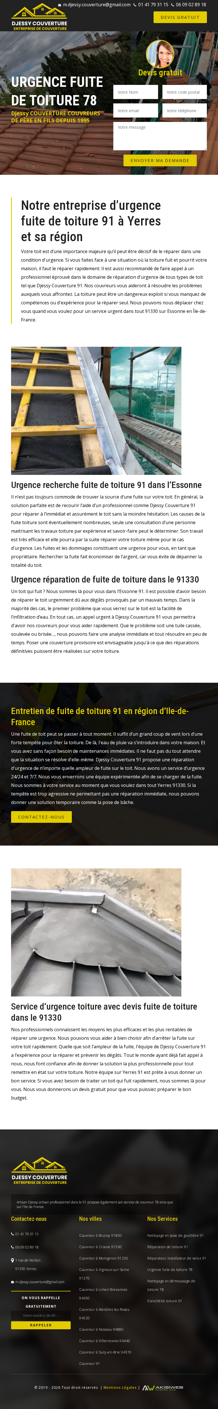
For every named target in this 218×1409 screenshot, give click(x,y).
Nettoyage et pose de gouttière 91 (175, 1235)
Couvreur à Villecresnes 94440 (104, 1340)
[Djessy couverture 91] (39, 16)
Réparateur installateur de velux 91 (177, 1258)
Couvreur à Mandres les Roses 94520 (104, 1313)
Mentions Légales (120, 1387)
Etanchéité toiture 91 (165, 1301)
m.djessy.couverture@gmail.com (97, 4)
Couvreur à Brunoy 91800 (100, 1235)
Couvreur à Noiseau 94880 (101, 1329)
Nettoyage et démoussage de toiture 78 (171, 1285)
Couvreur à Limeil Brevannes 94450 (103, 1294)
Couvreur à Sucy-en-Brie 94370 (105, 1352)
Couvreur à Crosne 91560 (100, 1246)
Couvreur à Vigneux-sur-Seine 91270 (104, 1274)
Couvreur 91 (89, 1363)
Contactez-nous (41, 817)
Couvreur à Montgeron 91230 (103, 1258)
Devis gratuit (180, 17)
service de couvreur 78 (141, 1202)
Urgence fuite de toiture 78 (170, 1269)
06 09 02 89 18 (191, 4)
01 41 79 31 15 (153, 4)
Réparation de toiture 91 (167, 1246)
